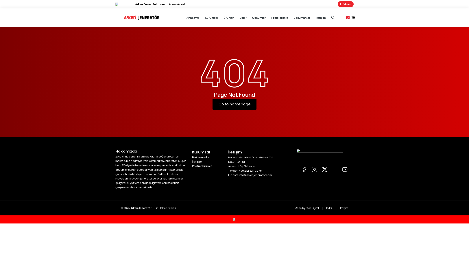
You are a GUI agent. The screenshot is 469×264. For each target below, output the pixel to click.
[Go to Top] (463, 258)
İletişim (344, 208)
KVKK (329, 208)
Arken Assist (177, 4)
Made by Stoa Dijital (307, 208)
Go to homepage (235, 104)
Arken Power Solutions (150, 4)
